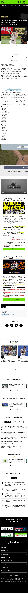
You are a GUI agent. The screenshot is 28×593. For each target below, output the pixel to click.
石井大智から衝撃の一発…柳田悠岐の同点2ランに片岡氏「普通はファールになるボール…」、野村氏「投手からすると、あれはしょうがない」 (15, 495)
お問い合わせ (4, 547)
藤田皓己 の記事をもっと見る (8, 314)
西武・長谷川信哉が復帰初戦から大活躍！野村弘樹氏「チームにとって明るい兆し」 (13, 433)
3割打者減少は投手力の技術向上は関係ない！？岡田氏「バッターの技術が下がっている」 (13, 442)
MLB (16, 5)
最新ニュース (5, 5)
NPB (20, 5)
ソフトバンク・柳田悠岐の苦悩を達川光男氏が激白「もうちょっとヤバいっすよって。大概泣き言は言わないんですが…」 (15, 506)
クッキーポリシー (4, 567)
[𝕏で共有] (10, 24)
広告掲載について (4, 550)
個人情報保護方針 (4, 554)
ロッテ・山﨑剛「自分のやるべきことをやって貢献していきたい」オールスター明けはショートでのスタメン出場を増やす (13, 428)
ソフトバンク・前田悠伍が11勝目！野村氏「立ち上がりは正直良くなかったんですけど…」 (13, 447)
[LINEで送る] (14, 24)
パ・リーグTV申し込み (14, 299)
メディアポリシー (4, 564)
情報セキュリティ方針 (5, 557)
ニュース (4, 307)
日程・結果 (25, 5)
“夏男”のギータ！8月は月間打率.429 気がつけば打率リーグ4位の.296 (15, 490)
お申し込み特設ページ (14, 248)
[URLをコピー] (16, 24)
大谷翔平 (11, 5)
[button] (10, 390)
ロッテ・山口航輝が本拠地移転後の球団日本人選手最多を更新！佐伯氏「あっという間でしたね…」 (13, 438)
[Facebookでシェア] (12, 24)
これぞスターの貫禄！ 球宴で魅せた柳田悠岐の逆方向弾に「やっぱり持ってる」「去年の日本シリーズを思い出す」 (15, 484)
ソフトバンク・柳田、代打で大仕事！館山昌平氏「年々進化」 (15, 501)
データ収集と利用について (6, 560)
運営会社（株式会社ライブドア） (8, 570)
